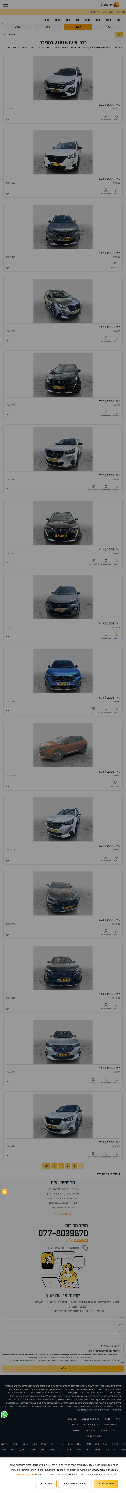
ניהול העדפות (46, 1483)
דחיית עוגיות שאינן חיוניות (75, 1483)
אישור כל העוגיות (106, 1483)
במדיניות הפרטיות (25, 1474)
